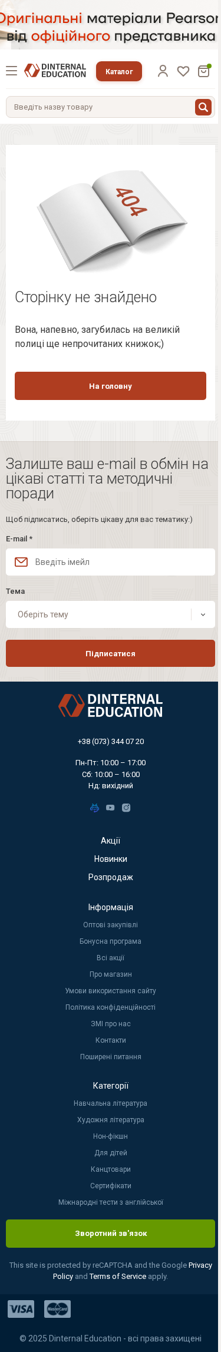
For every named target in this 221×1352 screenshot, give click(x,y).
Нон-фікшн (110, 1136)
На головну (110, 386)
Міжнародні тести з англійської (110, 1202)
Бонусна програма (110, 941)
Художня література (110, 1120)
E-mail (19, 539)
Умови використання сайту (110, 991)
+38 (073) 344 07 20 (111, 741)
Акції (110, 840)
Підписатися (110, 653)
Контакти (110, 1040)
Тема (15, 591)
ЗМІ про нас (111, 1024)
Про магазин (111, 974)
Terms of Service (119, 1276)
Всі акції (110, 958)
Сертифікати (110, 1186)
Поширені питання (110, 1057)
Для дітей (110, 1153)
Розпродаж (110, 877)
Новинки (110, 859)
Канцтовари (111, 1169)
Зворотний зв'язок (111, 1233)
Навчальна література (110, 1103)
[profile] (163, 71)
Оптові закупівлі (110, 925)
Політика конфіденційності (110, 1007)
